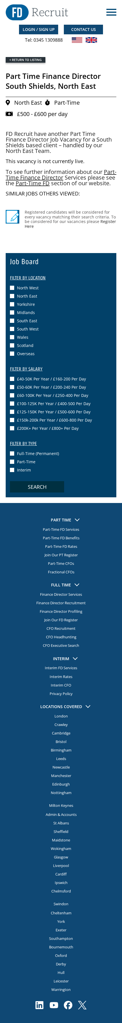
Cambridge (61, 733)
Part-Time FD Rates (61, 546)
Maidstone (61, 840)
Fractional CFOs (61, 571)
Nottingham (61, 792)
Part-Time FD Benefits (61, 537)
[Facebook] (68, 1005)
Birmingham (61, 750)
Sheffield (61, 831)
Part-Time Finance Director (61, 174)
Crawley (61, 724)
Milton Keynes (61, 805)
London (61, 716)
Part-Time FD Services (61, 529)
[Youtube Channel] (54, 1005)
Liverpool (61, 865)
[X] (82, 1005)
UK (91, 40)
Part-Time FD (33, 183)
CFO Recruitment (61, 628)
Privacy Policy (61, 693)
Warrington (61, 989)
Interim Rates (61, 676)
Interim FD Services (61, 667)
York (61, 921)
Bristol (61, 741)
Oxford (61, 955)
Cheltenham (61, 912)
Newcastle (61, 767)
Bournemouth (61, 947)
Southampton (61, 938)
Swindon (61, 903)
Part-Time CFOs (61, 563)
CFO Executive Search (61, 645)
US (77, 40)
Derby (61, 964)
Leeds (61, 758)
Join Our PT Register (61, 554)
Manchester (61, 775)
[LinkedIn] (39, 1005)
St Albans (61, 823)
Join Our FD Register (61, 619)
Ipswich (61, 882)
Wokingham (61, 848)
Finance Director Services (61, 594)
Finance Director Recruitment (61, 602)
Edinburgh (61, 784)
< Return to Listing (25, 60)
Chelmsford (61, 891)
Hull (61, 972)
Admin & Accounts (61, 814)
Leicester (61, 981)
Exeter (61, 930)
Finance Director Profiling (61, 611)
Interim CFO (61, 685)
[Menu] (110, 12)
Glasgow (61, 857)
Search (37, 486)
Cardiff (61, 874)
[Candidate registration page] (12, 217)
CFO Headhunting (61, 636)
